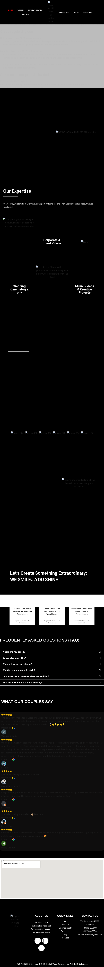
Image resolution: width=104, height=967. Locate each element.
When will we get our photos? (17, 664)
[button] (11, 10)
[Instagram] (45, 941)
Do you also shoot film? (14, 658)
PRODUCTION (64, 12)
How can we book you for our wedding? (22, 682)
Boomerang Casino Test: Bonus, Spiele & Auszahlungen (81, 611)
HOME (10, 10)
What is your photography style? (19, 670)
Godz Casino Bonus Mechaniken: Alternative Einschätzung (22, 611)
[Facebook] (37, 941)
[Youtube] (41, 948)
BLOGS (76, 12)
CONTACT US (87, 12)
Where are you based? (14, 652)
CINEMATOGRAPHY (35, 10)
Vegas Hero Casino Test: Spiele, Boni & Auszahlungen (52, 611)
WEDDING (21, 10)
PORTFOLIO (25, 14)
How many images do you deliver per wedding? (26, 676)
